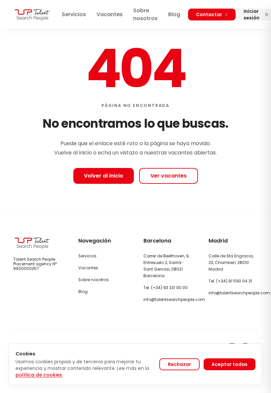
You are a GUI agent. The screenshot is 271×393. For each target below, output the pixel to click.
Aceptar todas (230, 364)
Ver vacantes (168, 176)
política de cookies (39, 375)
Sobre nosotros (145, 14)
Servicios (74, 14)
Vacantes (110, 14)
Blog (174, 14)
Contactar (209, 14)
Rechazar (179, 364)
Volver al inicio (103, 176)
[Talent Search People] (32, 15)
